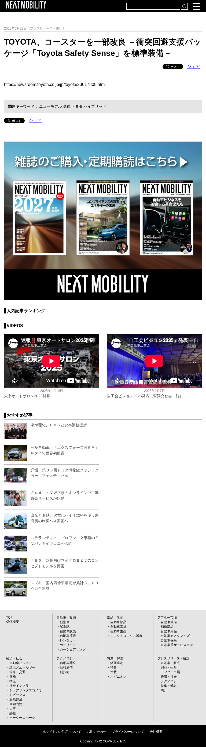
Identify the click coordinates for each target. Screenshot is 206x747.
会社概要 (156, 732)
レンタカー (68, 640)
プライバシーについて (128, 732)
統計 (164, 690)
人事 (12, 708)
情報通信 (66, 667)
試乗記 (64, 627)
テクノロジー (66, 658)
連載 (113, 672)
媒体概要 (12, 621)
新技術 (64, 672)
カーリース (68, 645)
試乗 (66, 106)
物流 (12, 681)
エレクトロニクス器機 (126, 636)
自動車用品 (169, 631)
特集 (113, 667)
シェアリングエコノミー (27, 690)
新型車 (64, 622)
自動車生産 (118, 631)
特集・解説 (115, 658)
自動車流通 (68, 636)
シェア (193, 66)
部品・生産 (115, 617)
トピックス (17, 695)
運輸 (12, 677)
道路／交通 (17, 672)
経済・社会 (14, 658)
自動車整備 (169, 622)
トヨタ (77, 106)
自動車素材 (118, 627)
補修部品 (167, 627)
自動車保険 (169, 640)
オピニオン (118, 677)
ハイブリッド (95, 106)
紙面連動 (116, 663)
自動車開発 (68, 663)
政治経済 (15, 699)
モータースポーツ (22, 718)
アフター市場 (167, 617)
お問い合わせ (96, 732)
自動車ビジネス (20, 663)
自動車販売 (68, 631)
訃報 (12, 713)
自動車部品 (118, 622)
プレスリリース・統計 (173, 658)
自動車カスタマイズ (175, 636)
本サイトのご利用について (62, 732)
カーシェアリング (73, 649)
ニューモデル (50, 106)
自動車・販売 (66, 617)
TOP (9, 617)
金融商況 (15, 704)
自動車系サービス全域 (177, 645)
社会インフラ (19, 686)
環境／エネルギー (22, 667)
